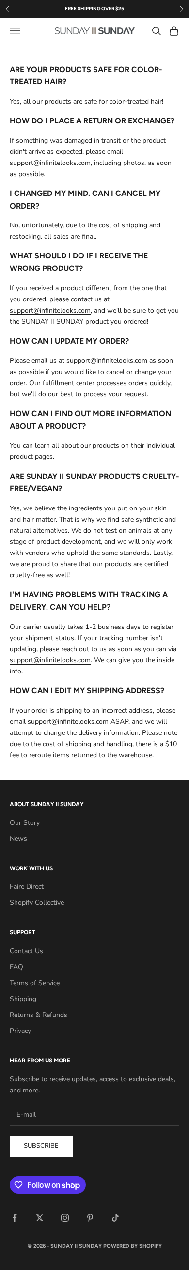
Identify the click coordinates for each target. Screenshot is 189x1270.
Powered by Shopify (132, 1246)
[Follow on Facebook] (14, 1218)
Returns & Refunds (38, 1014)
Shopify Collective (37, 902)
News (18, 838)
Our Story (25, 822)
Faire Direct (27, 886)
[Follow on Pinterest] (90, 1218)
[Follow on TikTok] (115, 1218)
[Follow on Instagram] (65, 1218)
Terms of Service (35, 982)
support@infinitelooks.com (50, 162)
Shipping (23, 998)
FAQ (16, 966)
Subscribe (41, 1145)
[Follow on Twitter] (40, 1218)
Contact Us (26, 951)
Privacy (20, 1030)
